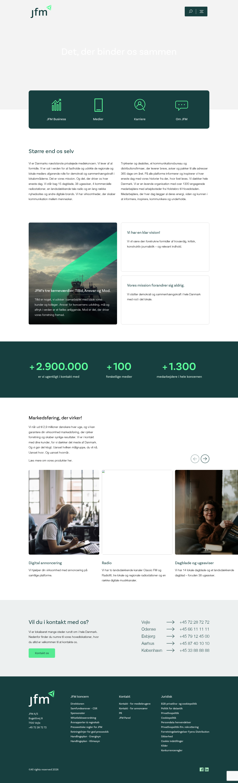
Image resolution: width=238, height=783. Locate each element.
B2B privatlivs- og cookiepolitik (179, 703)
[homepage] (41, 11)
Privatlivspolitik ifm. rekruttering (179, 727)
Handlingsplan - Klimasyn (85, 741)
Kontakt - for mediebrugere (135, 703)
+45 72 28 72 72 (194, 622)
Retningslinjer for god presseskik (90, 731)
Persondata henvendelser (176, 722)
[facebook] (201, 769)
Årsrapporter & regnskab (85, 722)
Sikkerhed (167, 736)
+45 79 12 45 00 (194, 636)
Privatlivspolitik (170, 713)
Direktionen (77, 703)
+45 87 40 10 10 (194, 643)
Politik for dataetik (172, 708)
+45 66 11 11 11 (194, 629)
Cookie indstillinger (172, 741)
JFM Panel (125, 717)
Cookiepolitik (168, 717)
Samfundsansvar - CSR (84, 708)
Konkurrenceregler (171, 750)
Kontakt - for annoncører (133, 708)
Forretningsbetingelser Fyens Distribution (185, 731)
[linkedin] (206, 769)
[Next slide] (205, 459)
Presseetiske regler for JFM (86, 727)
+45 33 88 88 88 (194, 650)
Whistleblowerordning (83, 717)
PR (120, 713)
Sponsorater (78, 713)
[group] (64, 526)
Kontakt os (42, 653)
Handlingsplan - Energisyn (86, 736)
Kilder (164, 745)
